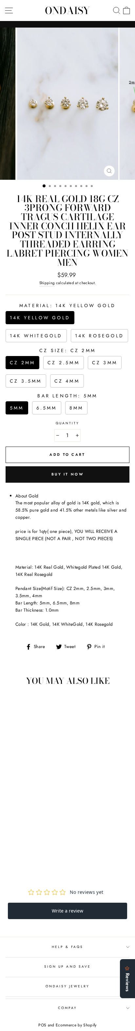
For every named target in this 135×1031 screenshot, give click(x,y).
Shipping (47, 282)
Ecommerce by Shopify (76, 1025)
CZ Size (67, 350)
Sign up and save (67, 966)
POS (42, 1025)
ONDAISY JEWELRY (68, 986)
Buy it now (67, 474)
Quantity (67, 423)
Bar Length (67, 395)
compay (67, 1007)
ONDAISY (67, 10)
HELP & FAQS (67, 946)
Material (67, 305)
